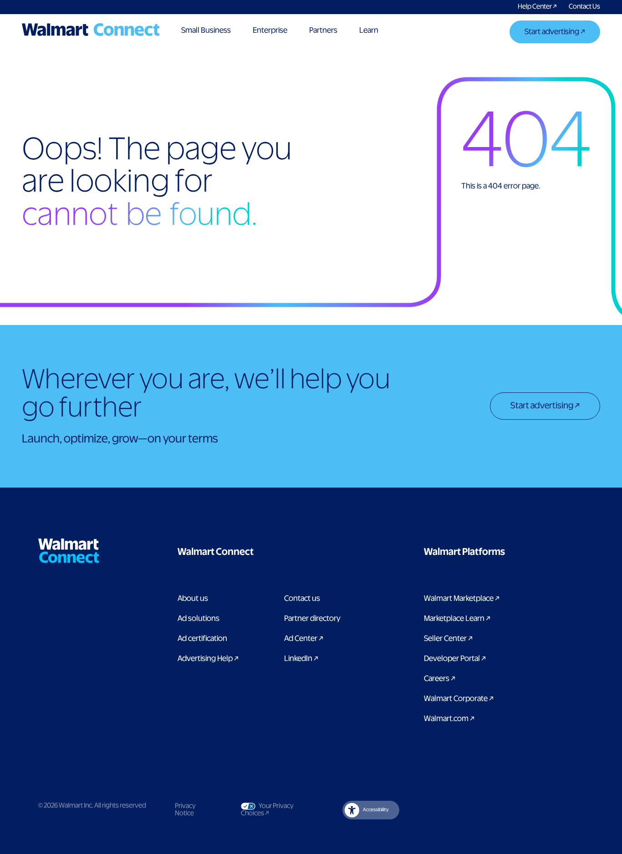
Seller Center (448, 638)
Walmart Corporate (459, 698)
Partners (323, 30)
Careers (439, 678)
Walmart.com (449, 718)
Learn (368, 30)
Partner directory (312, 618)
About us (193, 598)
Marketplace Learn (457, 618)
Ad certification (202, 638)
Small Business (206, 30)
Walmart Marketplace (462, 598)
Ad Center (303, 638)
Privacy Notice (185, 810)
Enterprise (270, 30)
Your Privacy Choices (276, 810)
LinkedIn (301, 658)
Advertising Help (208, 658)
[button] (261, 552)
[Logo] (90, 29)
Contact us (302, 598)
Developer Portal (455, 658)
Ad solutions (198, 618)
